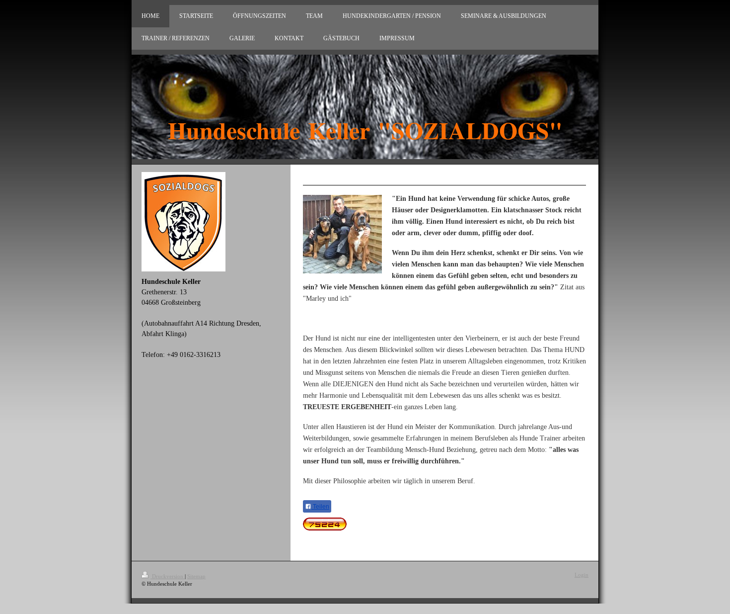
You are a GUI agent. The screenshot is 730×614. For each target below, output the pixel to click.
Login (581, 575)
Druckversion (167, 576)
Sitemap (196, 576)
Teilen (320, 506)
